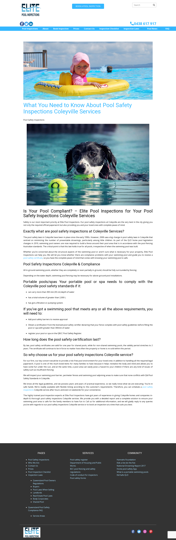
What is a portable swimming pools (132, 472)
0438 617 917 (145, 23)
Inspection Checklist (109, 28)
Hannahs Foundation (126, 459)
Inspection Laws (131, 28)
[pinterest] (151, 531)
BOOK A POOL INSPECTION (88, 6)
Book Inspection (61, 28)
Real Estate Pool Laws (42, 495)
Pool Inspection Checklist (39, 472)
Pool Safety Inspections (33, 120)
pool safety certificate (33, 258)
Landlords (37, 492)
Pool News (152, 28)
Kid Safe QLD (122, 475)
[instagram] (145, 531)
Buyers (36, 486)
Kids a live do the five (126, 462)
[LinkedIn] (31, 24)
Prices (76, 28)
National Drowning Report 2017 (131, 465)
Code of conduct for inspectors (84, 475)
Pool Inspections (30, 28)
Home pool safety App (127, 469)
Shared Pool (38, 502)
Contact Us (89, 28)
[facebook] (22, 24)
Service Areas (39, 516)
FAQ (167, 28)
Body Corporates (40, 498)
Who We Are (33, 462)
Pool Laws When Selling (43, 489)
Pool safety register (79, 459)
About (45, 28)
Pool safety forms (78, 478)
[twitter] (26, 24)
